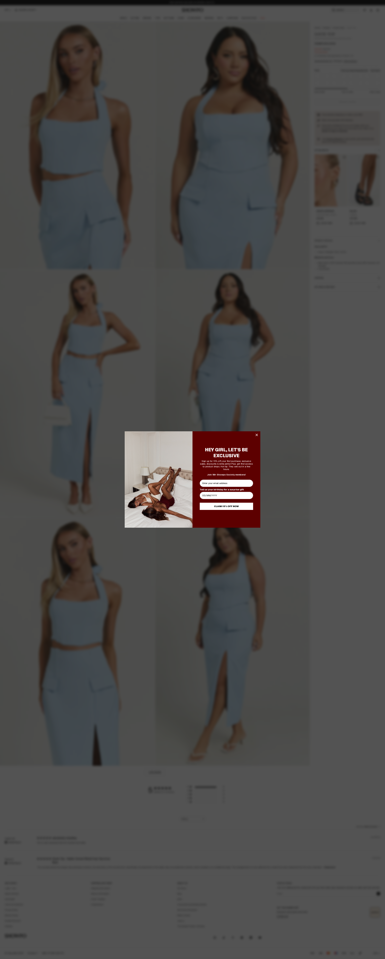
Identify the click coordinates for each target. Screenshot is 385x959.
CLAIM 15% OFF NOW (226, 506)
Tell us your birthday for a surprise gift (222, 489)
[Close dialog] (256, 435)
